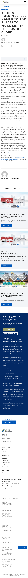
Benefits (4, 451)
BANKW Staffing (6, 481)
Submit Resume (10, 334)
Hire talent (9, 329)
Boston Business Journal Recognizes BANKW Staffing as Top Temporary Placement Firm (13, 255)
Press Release (4, 9)
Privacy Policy (5, 467)
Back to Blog (7, 6)
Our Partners (5, 460)
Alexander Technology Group (9, 485)
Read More (7, 225)
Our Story (4, 458)
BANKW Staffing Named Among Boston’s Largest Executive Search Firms (13, 216)
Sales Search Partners (13, 42)
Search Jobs (5, 449)
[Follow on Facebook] (3, 434)
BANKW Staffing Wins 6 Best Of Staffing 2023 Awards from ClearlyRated (13, 295)
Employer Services (6, 441)
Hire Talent (9, 419)
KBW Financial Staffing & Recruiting (10, 483)
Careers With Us (6, 462)
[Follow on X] (6, 434)
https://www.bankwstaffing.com (15, 152)
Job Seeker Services (6, 447)
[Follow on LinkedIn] (4, 434)
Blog (3, 473)
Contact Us (4, 475)
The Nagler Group (6, 488)
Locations (4, 464)
